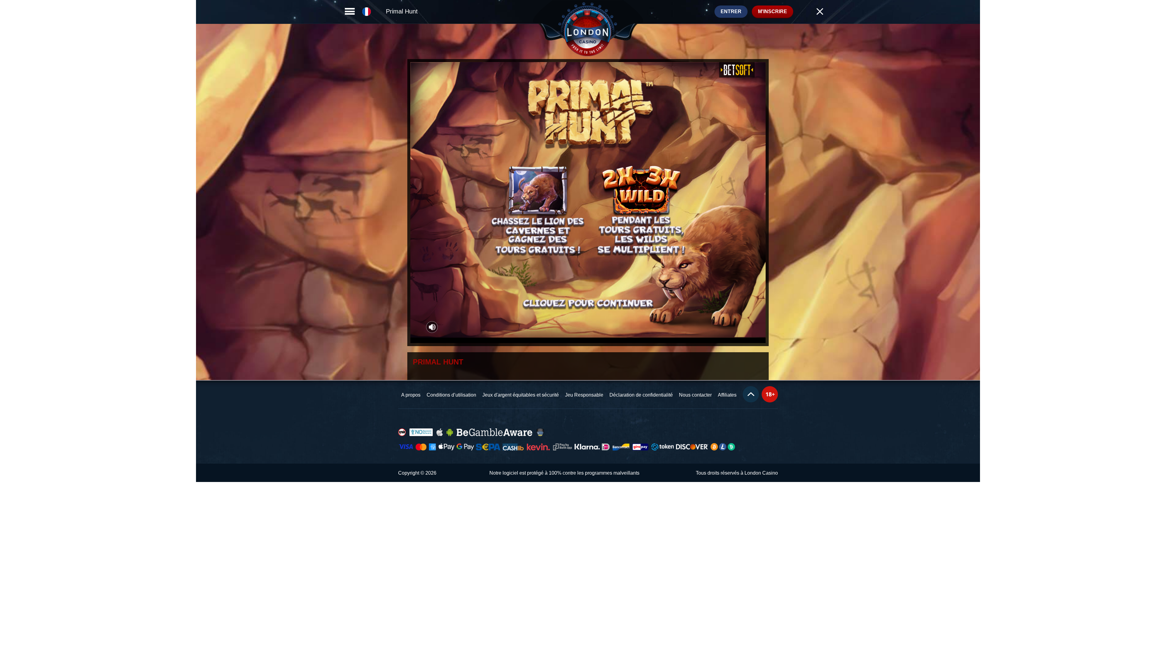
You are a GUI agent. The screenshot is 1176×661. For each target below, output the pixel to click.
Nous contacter (695, 395)
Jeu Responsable (584, 395)
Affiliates (727, 395)
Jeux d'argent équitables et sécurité (520, 395)
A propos (410, 395)
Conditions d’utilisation (451, 395)
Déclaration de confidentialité (641, 395)
